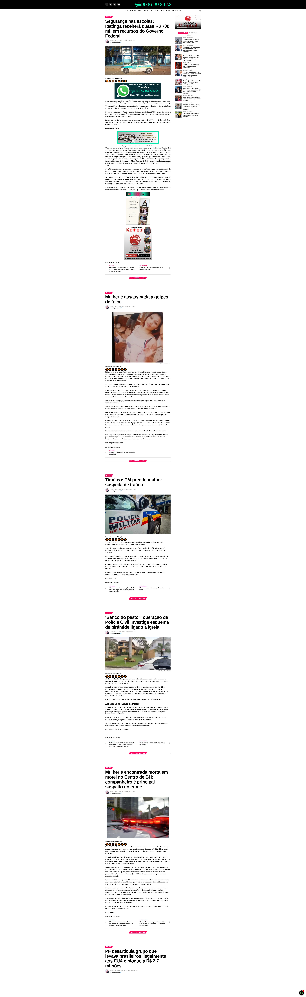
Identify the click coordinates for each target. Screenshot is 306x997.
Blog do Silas (116, 42)
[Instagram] (116, 81)
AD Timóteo (133, 11)
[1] (301, 994)
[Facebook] (106, 81)
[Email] (119, 81)
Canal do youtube (176, 11)
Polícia (156, 11)
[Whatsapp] (113, 81)
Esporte (168, 11)
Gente (162, 11)
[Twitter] (109, 81)
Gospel (140, 11)
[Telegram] (122, 81)
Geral (151, 11)
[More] (125, 81)
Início (126, 11)
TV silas (146, 11)
